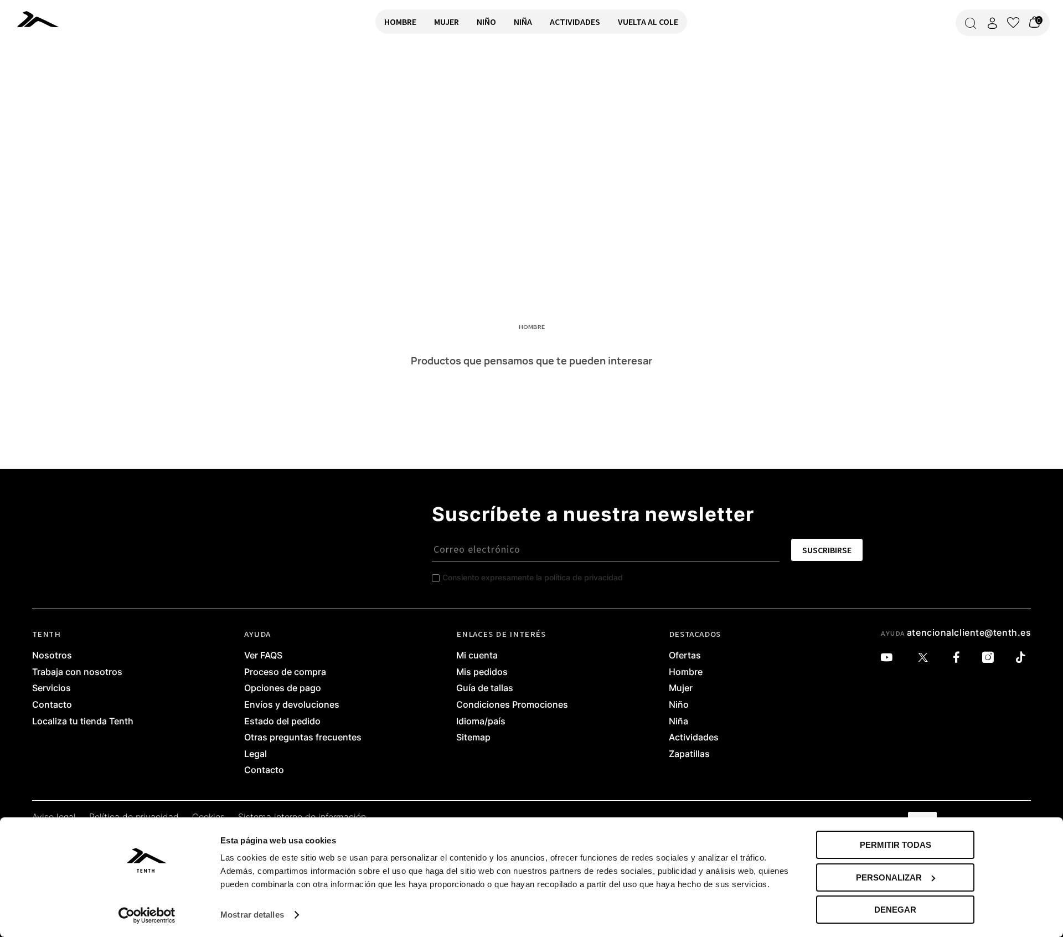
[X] (925, 657)
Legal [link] (255, 754)
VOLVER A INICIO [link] (42, 81)
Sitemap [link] (473, 738)
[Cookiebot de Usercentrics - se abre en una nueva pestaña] (147, 915)
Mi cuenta (477, 656)
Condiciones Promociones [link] (512, 705)
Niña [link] (678, 722)
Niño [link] (679, 705)
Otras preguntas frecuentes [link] (303, 738)
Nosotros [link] (52, 656)
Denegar (895, 909)
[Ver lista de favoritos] (1013, 22)
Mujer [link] (681, 688)
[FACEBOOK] (959, 657)
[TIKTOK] (1023, 657)
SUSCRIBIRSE (827, 549)
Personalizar (889, 877)
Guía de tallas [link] (484, 688)
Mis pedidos (482, 672)
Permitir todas (895, 845)
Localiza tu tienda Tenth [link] (82, 722)
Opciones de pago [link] (282, 688)
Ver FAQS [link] (263, 656)
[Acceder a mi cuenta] (992, 23)
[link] (53, 19)
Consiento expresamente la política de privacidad (532, 577)
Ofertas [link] (685, 656)
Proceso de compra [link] (285, 672)
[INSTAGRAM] (990, 657)
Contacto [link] (52, 705)
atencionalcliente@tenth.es (969, 632)
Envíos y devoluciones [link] (291, 705)
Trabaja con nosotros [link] (77, 672)
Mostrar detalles (252, 914)
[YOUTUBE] (889, 657)
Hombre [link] (686, 672)
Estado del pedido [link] (282, 722)
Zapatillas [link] (689, 754)
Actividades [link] (694, 738)
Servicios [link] (51, 688)
